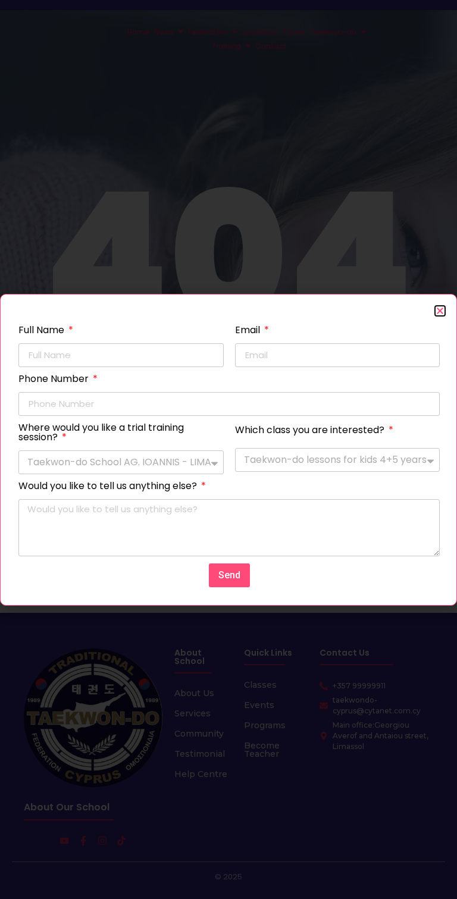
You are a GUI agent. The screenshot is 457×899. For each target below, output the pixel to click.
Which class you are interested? (311, 431)
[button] (440, 310)
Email (248, 331)
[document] (228, 449)
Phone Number (54, 380)
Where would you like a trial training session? (101, 433)
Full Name (42, 331)
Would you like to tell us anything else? (108, 487)
